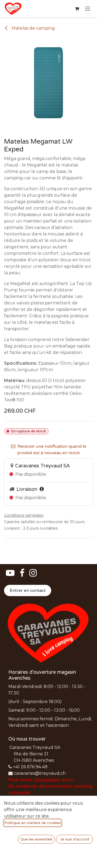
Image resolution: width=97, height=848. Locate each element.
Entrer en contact (28, 590)
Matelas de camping (33, 28)
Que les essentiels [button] (36, 839)
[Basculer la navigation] (87, 8)
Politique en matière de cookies (32, 823)
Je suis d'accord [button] (74, 839)
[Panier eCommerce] (76, 8)
